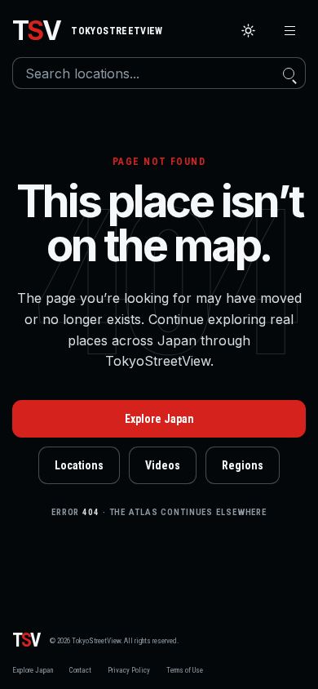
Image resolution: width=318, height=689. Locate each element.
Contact (80, 670)
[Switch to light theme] (248, 31)
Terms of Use (184, 670)
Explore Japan (159, 418)
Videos (162, 465)
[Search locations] (289, 73)
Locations (79, 465)
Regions (242, 465)
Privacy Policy (129, 670)
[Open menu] (290, 31)
